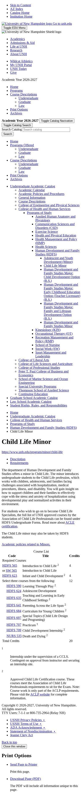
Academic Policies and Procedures (41, 194)
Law (22, 105)
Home (14, 87)
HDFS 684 (14, 611)
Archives (16, 113)
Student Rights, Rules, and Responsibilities (38, 405)
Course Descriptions (23, 94)
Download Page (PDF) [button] (25, 779)
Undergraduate (28, 98)
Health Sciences (46, 246)
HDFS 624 (14, 591)
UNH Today (18, 69)
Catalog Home (19, 12)
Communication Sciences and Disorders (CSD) (55, 226)
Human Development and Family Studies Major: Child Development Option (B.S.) (62, 275)
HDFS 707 (14, 624)
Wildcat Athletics (21, 61)
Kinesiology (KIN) (48, 330)
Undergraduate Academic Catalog (32, 186)
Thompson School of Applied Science (44, 390)
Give (13, 72)
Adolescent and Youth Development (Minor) (58, 260)
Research (16, 50)
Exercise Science (46, 231)
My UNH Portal (21, 65)
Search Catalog (12, 129)
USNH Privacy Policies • (27, 720)
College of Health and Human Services (44, 209)
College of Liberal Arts (34, 360)
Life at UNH (18, 46)
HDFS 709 (14, 630)
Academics (17, 39)
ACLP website (40, 694)
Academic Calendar (32, 190)
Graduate (25, 102)
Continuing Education (33, 394)
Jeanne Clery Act (21, 735)
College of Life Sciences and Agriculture (46, 364)
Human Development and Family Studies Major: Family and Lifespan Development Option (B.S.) (61, 311)
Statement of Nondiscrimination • (33, 731)
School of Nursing (47, 345)
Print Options (19, 109)
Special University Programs (37, 386)
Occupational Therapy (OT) (54, 333)
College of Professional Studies (39, 367)
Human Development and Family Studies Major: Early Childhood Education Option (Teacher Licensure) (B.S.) (62, 292)
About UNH (18, 54)
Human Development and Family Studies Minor (61, 324)
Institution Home (21, 16)
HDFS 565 (9, 565)
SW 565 (11, 570)
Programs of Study (39, 212)
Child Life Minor (55, 265)
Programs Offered (22, 145)
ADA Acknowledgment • (28, 727)
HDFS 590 (14, 586)
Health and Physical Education (55, 235)
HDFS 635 (14, 598)
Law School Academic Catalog (31, 401)
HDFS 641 (14, 605)
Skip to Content (20, 5)
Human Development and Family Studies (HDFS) (43, 427)
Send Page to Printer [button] (23, 764)
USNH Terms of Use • (26, 724)
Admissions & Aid (22, 42)
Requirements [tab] (19, 463)
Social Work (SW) (47, 348)
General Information (32, 197)
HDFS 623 (9, 575)
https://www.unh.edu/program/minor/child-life (32, 452)
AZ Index (16, 9)
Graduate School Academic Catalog (34, 398)
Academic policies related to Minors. (26, 544)
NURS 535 (14, 636)
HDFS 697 (14, 618)
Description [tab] (17, 459)
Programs (16, 90)
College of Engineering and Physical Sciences (49, 205)
